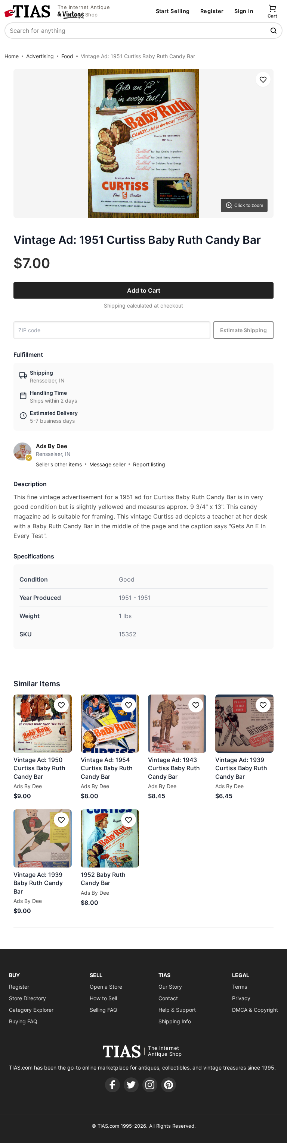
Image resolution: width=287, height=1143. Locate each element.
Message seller (107, 464)
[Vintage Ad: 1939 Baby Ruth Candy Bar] (42, 838)
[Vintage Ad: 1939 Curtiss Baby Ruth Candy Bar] (244, 724)
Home (11, 56)
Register (212, 11)
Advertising (40, 56)
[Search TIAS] (274, 30)
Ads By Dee (51, 446)
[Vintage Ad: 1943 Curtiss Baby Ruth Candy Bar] (177, 724)
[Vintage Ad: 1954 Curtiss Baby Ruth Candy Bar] (110, 724)
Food (67, 56)
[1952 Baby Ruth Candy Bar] (110, 838)
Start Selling (173, 11)
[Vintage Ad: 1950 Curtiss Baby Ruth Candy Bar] (42, 724)
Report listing (149, 464)
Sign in (243, 11)
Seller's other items (59, 464)
